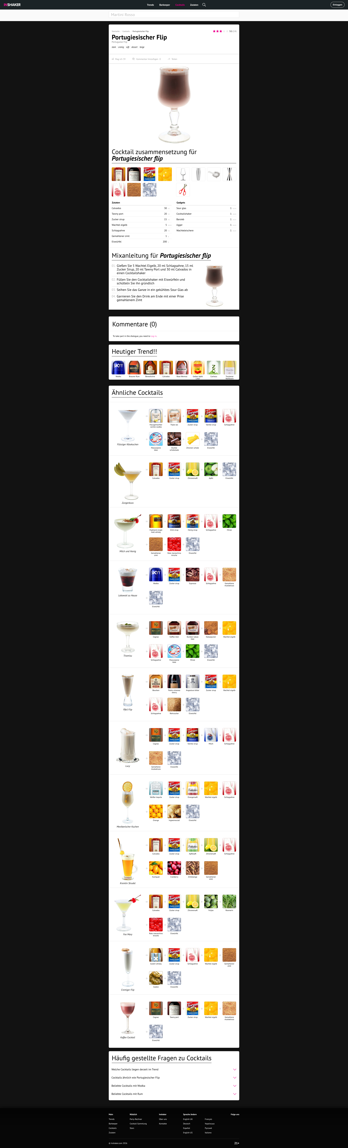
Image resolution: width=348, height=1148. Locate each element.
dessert (134, 47)
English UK (188, 1119)
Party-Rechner (136, 1119)
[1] (214, 31)
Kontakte (163, 1123)
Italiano (208, 1132)
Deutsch (186, 1123)
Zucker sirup (118, 219)
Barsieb (180, 219)
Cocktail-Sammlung (138, 1123)
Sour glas (181, 208)
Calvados (116, 208)
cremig (121, 47)
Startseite (116, 31)
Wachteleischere (184, 230)
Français (208, 1119)
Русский (208, 1128)
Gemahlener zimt (121, 236)
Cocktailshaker (184, 213)
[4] (224, 31)
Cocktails (180, 4)
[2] (217, 31)
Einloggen (337, 4)
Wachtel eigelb (119, 224)
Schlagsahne (118, 230)
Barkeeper (164, 4)
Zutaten (194, 4)
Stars (132, 1128)
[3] (220, 31)
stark (114, 47)
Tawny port (117, 213)
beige (142, 47)
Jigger (179, 224)
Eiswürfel (116, 241)
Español (186, 1128)
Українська (210, 1123)
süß (127, 47)
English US (187, 1132)
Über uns (163, 1119)
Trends (150, 4)
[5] (227, 31)
